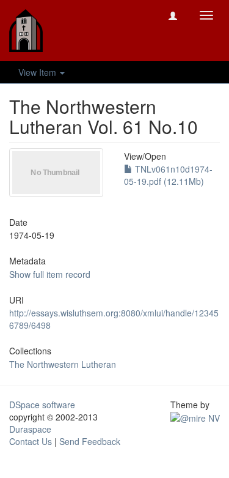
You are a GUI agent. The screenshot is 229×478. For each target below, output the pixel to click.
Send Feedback (89, 441)
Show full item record (49, 274)
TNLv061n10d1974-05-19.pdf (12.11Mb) (168, 175)
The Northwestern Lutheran (62, 364)
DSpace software (42, 404)
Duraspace (30, 429)
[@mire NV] (195, 417)
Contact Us (30, 441)
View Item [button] (38, 72)
